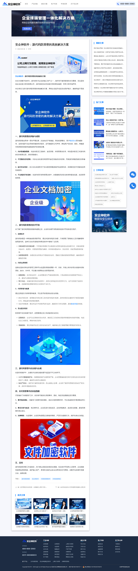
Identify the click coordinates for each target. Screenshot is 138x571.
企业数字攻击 (110, 182)
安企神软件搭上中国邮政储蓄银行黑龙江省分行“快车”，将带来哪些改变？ (108, 92)
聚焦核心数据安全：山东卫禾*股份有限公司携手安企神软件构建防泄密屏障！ (108, 56)
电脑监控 (57, 549)
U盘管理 (57, 546)
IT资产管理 (69, 549)
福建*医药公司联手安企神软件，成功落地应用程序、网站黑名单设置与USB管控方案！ (108, 68)
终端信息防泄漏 (99, 204)
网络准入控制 (69, 557)
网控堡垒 (57, 557)
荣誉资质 (117, 549)
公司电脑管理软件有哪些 (101, 200)
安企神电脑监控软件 (45, 561)
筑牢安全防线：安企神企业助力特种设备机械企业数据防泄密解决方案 (109, 76)
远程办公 (113, 197)
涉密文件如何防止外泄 (116, 193)
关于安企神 (118, 540)
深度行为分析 (69, 554)
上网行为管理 (69, 544)
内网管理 (68, 551)
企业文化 (117, 551)
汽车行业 (83, 546)
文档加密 (45, 544)
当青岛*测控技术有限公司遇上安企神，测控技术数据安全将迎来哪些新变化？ (108, 60)
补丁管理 (45, 557)
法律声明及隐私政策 (125, 567)
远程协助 (45, 551)
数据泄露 (74, 304)
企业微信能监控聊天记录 (101, 174)
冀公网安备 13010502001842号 (93, 567)
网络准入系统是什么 (100, 185)
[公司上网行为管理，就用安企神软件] (50, 64)
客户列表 (101, 540)
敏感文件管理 (69, 546)
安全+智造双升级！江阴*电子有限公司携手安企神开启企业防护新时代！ (109, 52)
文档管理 (57, 544)
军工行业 (83, 544)
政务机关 (100, 544)
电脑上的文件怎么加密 (117, 178)
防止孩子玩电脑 (114, 174)
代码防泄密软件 (45, 479)
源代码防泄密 (26, 479)
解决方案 (83, 540)
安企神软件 (19, 76)
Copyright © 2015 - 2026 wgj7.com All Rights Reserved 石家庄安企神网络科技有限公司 (44, 567)
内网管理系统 (65, 561)
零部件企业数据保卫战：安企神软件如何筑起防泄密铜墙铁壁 (109, 84)
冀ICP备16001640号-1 (75, 567)
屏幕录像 (45, 554)
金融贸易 (100, 549)
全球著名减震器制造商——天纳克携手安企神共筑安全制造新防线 (109, 72)
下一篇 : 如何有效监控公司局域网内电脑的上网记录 (70, 487)
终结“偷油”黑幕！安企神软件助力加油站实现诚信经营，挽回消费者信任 (109, 48)
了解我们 (117, 544)
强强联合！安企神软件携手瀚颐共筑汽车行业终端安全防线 (109, 88)
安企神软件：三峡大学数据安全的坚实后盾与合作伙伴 (109, 80)
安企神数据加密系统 (115, 200)
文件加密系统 (34, 561)
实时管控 (57, 554)
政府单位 (83, 551)
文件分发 (45, 549)
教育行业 (100, 546)
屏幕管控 (57, 551)
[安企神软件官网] (11, 4)
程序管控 (45, 546)
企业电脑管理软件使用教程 (101, 197)
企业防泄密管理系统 (100, 182)
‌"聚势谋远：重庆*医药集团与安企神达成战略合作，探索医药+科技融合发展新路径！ (109, 64)
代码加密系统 (57, 479)
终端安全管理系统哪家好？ (101, 193)
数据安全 (73, 141)
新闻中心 (117, 546)
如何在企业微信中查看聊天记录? (103, 189)
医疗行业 (83, 549)
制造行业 (83, 557)
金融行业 (83, 554)
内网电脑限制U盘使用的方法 (102, 178)
